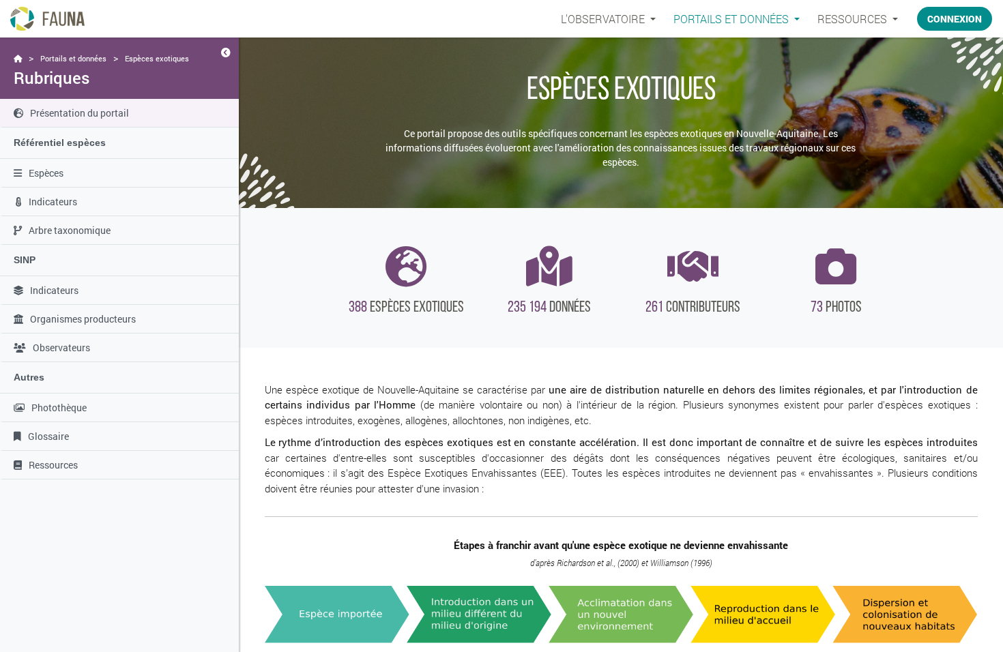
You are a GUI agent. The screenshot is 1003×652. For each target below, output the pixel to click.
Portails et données (73, 58)
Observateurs (61, 347)
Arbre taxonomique (70, 230)
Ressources (53, 464)
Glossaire (48, 436)
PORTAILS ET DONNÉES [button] (732, 19)
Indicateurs (53, 201)
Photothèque (59, 407)
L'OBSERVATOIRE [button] (604, 19)
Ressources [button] (853, 19)
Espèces (46, 172)
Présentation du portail (79, 112)
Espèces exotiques (157, 58)
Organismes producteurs (83, 318)
